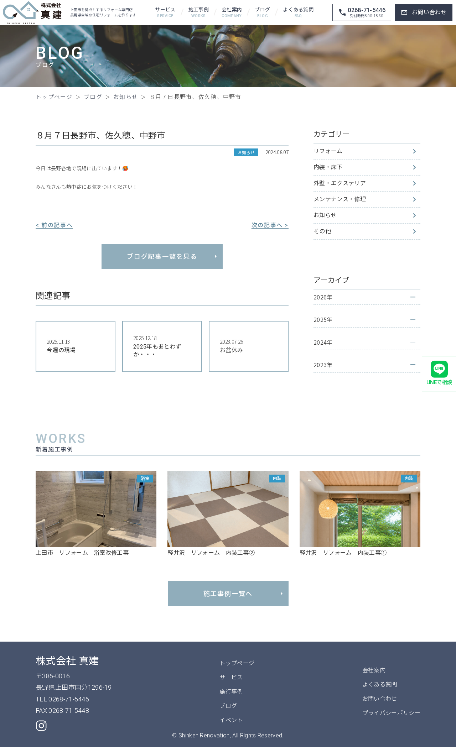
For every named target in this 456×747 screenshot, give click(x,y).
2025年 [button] (323, 319)
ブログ (262, 13)
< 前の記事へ (54, 225)
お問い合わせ (379, 698)
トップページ (236, 663)
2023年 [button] (323, 364)
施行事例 (231, 691)
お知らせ (325, 215)
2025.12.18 (157, 346)
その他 (322, 231)
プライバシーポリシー (391, 713)
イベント (231, 720)
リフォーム (328, 151)
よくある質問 (298, 13)
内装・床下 (328, 167)
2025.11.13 (61, 346)
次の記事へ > (270, 225)
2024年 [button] (323, 342)
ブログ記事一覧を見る (162, 256)
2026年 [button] (323, 297)
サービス (165, 13)
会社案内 (232, 13)
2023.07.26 (231, 346)
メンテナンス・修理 (340, 199)
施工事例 (198, 13)
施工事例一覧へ (228, 593)
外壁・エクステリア (340, 183)
